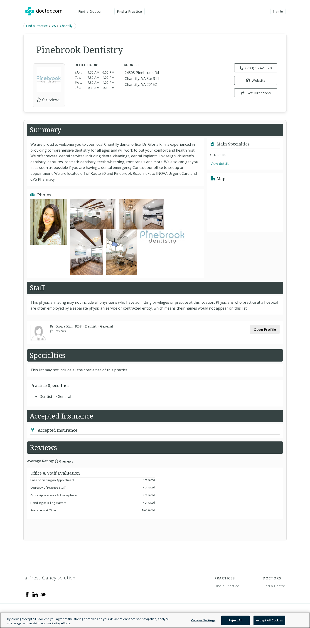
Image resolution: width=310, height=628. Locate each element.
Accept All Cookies (269, 620)
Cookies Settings (203, 620)
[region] (155, 620)
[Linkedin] (35, 594)
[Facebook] (27, 594)
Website (259, 80)
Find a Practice (129, 11)
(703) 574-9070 (258, 68)
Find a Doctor (90, 11)
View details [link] (220, 163)
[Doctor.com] (44, 11)
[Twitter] (43, 594)
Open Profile (265, 329)
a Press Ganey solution (50, 578)
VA (54, 26)
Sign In (278, 11)
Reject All (235, 620)
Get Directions (258, 93)
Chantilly (66, 26)
